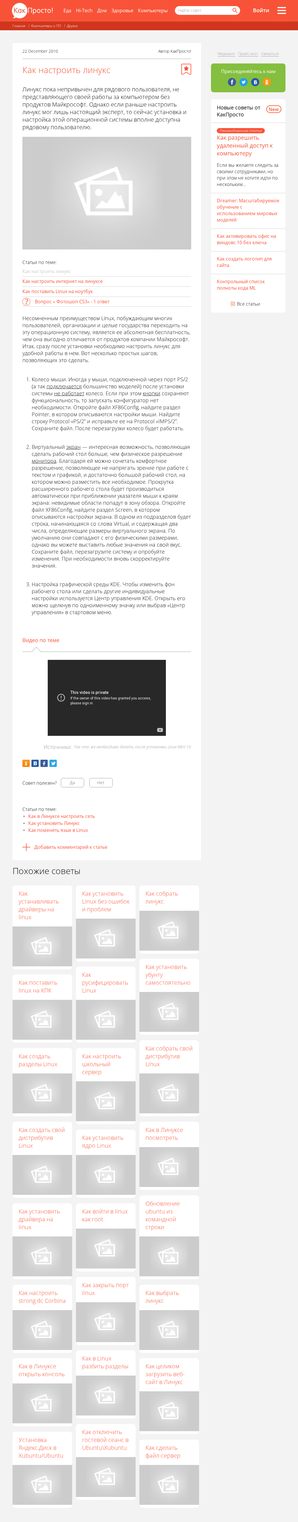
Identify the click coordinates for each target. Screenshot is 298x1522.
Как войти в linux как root (105, 1215)
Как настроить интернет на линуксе (62, 281)
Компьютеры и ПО (46, 25)
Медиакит (226, 53)
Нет (100, 782)
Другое (72, 25)
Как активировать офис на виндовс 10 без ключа (246, 239)
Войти (261, 10)
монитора (44, 460)
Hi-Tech (84, 10)
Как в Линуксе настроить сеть (61, 816)
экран (73, 446)
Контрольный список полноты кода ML (241, 284)
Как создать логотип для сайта (244, 262)
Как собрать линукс (162, 897)
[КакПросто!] (32, 10)
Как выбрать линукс (162, 1297)
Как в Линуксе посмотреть (164, 1134)
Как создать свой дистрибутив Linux (42, 1137)
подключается (64, 386)
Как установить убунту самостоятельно (168, 974)
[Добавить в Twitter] (53, 763)
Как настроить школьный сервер (101, 1064)
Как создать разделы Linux (38, 1060)
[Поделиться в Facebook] (44, 763)
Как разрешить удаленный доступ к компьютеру (245, 145)
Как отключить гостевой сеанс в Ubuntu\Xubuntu (105, 1440)
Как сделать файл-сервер (163, 1451)
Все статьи (248, 304)
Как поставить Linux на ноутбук (57, 291)
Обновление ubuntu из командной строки (163, 1215)
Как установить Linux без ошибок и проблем (106, 901)
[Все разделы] (281, 10)
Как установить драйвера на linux (39, 1219)
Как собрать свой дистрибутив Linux (169, 1056)
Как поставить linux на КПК (38, 986)
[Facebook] (232, 82)
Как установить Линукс (54, 823)
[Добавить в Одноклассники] (26, 763)
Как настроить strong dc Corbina (42, 1297)
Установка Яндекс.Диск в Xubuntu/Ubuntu (41, 1447)
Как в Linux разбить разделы (105, 1362)
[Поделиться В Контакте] (35, 763)
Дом (102, 10)
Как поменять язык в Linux (58, 830)
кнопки (151, 393)
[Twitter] (244, 82)
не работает (69, 393)
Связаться (270, 53)
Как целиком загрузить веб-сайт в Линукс (165, 1374)
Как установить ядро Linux (102, 1141)
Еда (67, 10)
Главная (18, 25)
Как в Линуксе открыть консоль (42, 1370)
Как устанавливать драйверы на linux (39, 905)
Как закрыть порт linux (105, 1289)
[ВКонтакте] (255, 82)
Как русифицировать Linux (105, 982)
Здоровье (122, 10)
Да (72, 782)
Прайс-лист (248, 53)
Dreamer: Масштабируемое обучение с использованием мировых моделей (248, 210)
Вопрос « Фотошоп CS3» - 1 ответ (72, 301)
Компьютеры (153, 10)
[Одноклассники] (267, 82)
